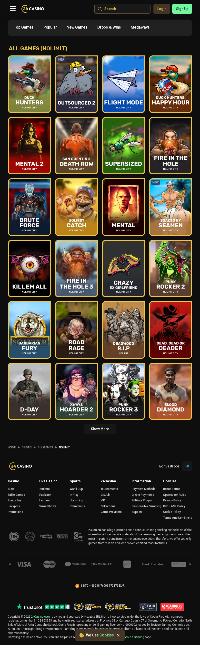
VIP (103, 500)
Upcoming (76, 500)
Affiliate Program (143, 500)
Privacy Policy (172, 500)
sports (75, 481)
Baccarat (44, 500)
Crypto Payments (143, 495)
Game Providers (111, 512)
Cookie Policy (172, 512)
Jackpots (14, 506)
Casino (13, 481)
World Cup (76, 489)
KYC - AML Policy (174, 506)
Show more (100, 429)
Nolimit (64, 447)
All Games (45, 447)
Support (137, 512)
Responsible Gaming (130, 637)
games (27, 447)
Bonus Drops (169, 466)
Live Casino (48, 481)
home (12, 447)
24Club (105, 495)
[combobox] (86, 28)
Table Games (16, 495)
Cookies (107, 635)
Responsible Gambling (146, 506)
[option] (24, 27)
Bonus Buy (14, 500)
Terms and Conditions (177, 517)
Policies (170, 481)
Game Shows (47, 506)
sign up (182, 9)
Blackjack (45, 495)
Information (141, 481)
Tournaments (109, 489)
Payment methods (144, 489)
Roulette (44, 489)
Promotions (15, 512)
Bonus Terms (171, 489)
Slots (11, 489)
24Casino (108, 481)
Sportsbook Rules (174, 495)
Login (161, 9)
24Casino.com (40, 616)
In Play (74, 495)
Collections (108, 506)
